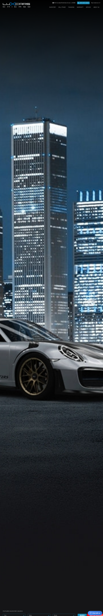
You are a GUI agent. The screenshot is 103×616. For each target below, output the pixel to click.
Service (88, 7)
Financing (71, 7)
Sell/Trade (62, 7)
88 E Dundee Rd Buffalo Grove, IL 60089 (64, 2)
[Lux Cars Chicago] (16, 5)
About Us (96, 7)
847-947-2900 (84, 2)
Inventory (52, 7)
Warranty (80, 7)
